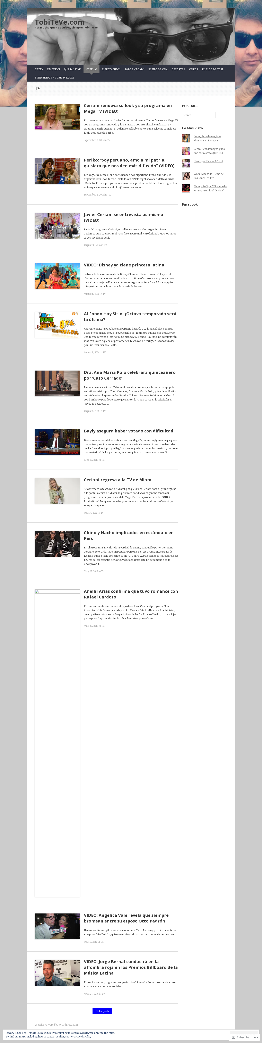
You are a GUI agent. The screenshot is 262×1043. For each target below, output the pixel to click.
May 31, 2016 (90, 512)
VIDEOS (193, 69)
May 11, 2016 (90, 941)
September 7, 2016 (94, 140)
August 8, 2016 (91, 293)
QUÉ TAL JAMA (72, 69)
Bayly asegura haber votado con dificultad (129, 431)
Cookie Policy (83, 1036)
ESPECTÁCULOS (111, 69)
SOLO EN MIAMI (134, 69)
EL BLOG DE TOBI (212, 69)
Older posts (102, 1011)
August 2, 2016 (91, 411)
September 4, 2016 (94, 194)
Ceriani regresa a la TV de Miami (118, 479)
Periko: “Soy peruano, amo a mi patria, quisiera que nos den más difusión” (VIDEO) (129, 162)
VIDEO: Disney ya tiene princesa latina (124, 265)
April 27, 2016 (91, 993)
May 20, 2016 (91, 625)
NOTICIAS (91, 69)
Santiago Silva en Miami (208, 161)
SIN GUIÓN (53, 69)
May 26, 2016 (91, 571)
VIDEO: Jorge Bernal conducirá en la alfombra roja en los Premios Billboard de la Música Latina (131, 967)
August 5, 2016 (91, 352)
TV (108, 140)
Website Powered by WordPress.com (56, 1024)
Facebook (190, 204)
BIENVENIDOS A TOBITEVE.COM (54, 77)
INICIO (39, 69)
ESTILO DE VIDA (158, 69)
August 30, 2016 (92, 245)
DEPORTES (178, 69)
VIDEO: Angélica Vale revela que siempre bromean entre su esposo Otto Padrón (126, 918)
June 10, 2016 (91, 459)
